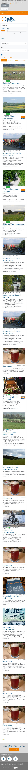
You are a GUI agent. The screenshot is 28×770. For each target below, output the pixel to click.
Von (2, 41)
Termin (10, 57)
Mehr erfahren (13, 3)
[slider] (6, 31)
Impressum (4, 764)
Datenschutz (12, 764)
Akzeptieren (5, 5)
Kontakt (20, 764)
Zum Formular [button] (13, 749)
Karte (10, 60)
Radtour (4, 57)
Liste (4, 60)
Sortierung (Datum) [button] (20, 60)
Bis (2, 47)
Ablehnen (4, 9)
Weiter (3, 739)
